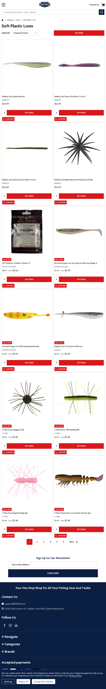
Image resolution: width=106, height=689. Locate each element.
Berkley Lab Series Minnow (13, 96)
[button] (103, 5)
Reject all (23, 681)
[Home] (3, 20)
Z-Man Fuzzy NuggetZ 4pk (13, 430)
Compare (10, 119)
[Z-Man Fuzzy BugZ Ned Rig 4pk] (27, 481)
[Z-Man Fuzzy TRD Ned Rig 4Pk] (79, 398)
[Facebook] (4, 625)
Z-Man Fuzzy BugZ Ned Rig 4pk (15, 513)
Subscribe (53, 573)
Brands (10, 651)
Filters (79, 33)
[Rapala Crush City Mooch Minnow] (79, 315)
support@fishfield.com (15, 603)
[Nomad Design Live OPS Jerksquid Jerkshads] (27, 315)
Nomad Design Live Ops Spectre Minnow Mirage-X (75, 263)
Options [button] (29, 112)
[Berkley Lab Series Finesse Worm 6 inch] (27, 148)
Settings (8, 681)
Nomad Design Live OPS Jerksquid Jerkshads (20, 346)
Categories (12, 644)
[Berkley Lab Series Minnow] (27, 65)
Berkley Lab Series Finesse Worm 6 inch (19, 179)
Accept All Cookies (43, 681)
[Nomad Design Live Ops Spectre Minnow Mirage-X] (79, 231)
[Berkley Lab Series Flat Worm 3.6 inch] (79, 65)
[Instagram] (10, 625)
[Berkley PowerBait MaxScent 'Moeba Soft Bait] (79, 148)
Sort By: (6, 33)
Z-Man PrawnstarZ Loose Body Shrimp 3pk (72, 513)
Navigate (11, 637)
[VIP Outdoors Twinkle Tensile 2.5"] (27, 231)
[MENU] (3, 4)
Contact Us (94, 4)
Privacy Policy (75, 675)
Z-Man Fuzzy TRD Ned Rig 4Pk (66, 430)
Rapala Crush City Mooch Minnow (68, 346)
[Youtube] (16, 625)
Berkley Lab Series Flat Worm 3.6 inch (70, 96)
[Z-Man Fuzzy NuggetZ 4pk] (27, 398)
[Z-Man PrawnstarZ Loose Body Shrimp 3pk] (79, 481)
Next (72, 542)
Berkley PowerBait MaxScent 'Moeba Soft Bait (73, 179)
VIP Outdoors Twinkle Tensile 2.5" (16, 263)
